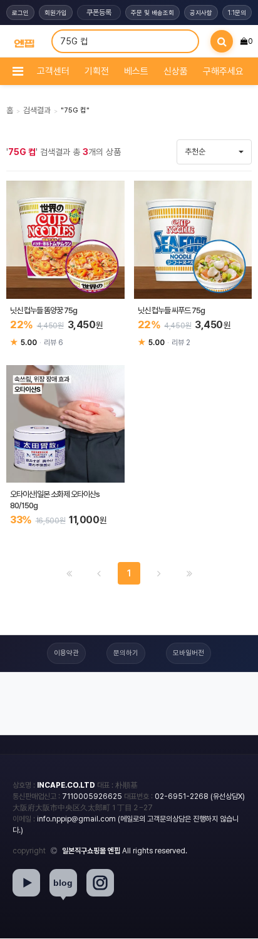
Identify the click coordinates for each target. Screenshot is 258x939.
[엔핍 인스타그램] (100, 882)
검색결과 (37, 110)
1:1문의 (237, 12)
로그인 (20, 12)
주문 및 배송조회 (152, 12)
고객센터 (53, 71)
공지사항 (201, 12)
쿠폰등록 (98, 12)
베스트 (136, 71)
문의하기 (125, 653)
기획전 (97, 71)
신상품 (175, 71)
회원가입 (55, 12)
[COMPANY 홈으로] (24, 41)
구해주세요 (223, 71)
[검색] (221, 41)
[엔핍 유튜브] (26, 882)
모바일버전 (188, 653)
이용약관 (66, 653)
